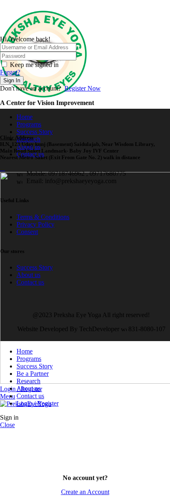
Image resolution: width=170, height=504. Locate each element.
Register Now (82, 88)
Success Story (35, 267)
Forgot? (10, 72)
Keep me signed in (34, 64)
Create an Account (85, 491)
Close (7, 424)
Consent (27, 231)
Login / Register (38, 403)
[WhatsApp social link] (4, 5)
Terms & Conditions (43, 216)
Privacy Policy (35, 224)
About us (28, 274)
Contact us (30, 282)
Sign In (11, 80)
